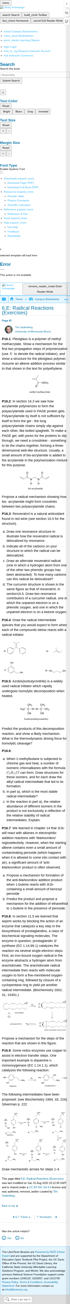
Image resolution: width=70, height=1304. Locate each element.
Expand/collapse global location (66, 298)
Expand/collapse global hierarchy (6, 299)
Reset (5, 105)
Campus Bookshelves (47, 299)
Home (19, 299)
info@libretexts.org (15, 1289)
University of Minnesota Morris (33, 331)
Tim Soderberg (24, 327)
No (22, 1238)
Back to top (8, 1205)
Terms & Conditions (31, 1282)
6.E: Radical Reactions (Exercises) (42, 1178)
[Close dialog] (2, 269)
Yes (9, 1238)
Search (7, 1300)
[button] (13, 231)
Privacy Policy (10, 1282)
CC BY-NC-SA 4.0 (40, 1187)
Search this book (10, 68)
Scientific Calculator (19, 204)
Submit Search (11, 80)
